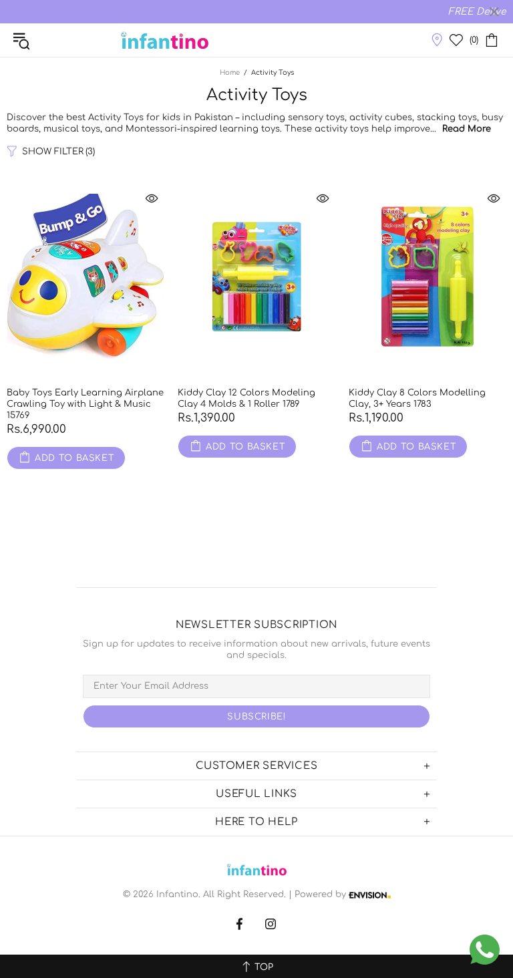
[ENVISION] (370, 895)
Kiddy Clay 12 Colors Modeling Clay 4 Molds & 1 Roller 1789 (246, 398)
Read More (466, 129)
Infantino (164, 40)
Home (230, 72)
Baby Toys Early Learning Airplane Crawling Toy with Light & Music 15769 (85, 404)
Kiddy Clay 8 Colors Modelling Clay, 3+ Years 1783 (417, 398)
